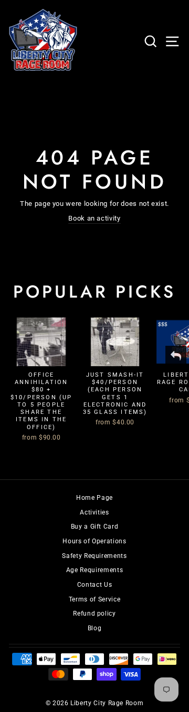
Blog (95, 628)
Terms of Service (94, 599)
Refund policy (94, 613)
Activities (94, 512)
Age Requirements (94, 570)
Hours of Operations (94, 541)
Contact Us (94, 584)
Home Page (94, 497)
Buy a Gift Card (95, 526)
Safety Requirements (94, 556)
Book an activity (94, 218)
